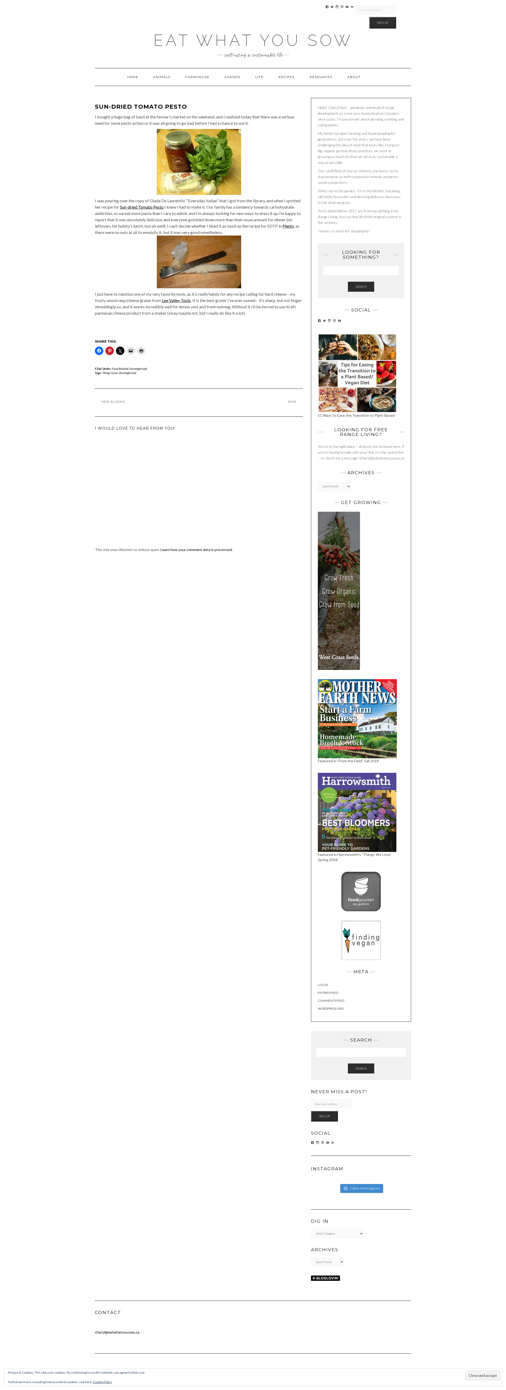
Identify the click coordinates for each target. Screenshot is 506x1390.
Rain (292, 402)
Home (132, 77)
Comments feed (331, 1001)
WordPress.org (331, 1008)
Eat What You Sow (253, 40)
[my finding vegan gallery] (361, 939)
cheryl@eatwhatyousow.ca (117, 1332)
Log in (323, 985)
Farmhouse (198, 77)
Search (361, 286)
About (354, 77)
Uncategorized (138, 368)
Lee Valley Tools (176, 300)
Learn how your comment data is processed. (196, 549)
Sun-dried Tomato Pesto (142, 206)
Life (259, 77)
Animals (162, 77)
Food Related (120, 368)
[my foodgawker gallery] (361, 891)
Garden (232, 77)
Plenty (288, 225)
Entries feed (328, 993)
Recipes (287, 77)
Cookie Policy (102, 1382)
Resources (321, 77)
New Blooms (113, 402)
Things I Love (110, 373)
